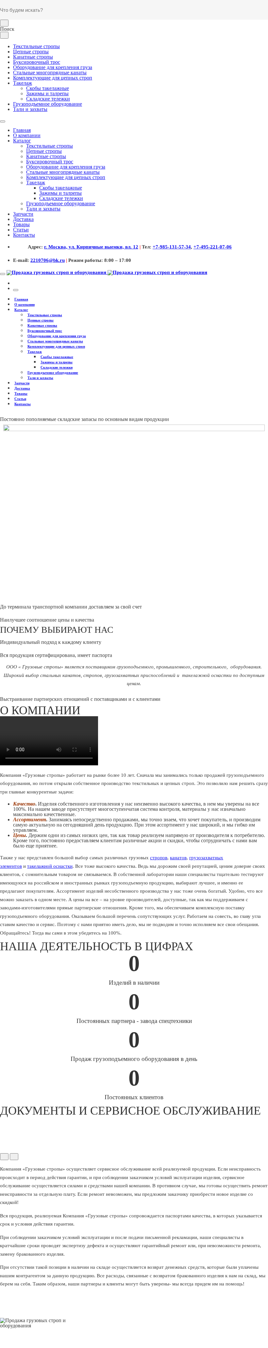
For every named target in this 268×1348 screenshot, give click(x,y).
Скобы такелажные (47, 88)
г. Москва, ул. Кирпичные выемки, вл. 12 (91, 246)
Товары (21, 224)
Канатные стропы (33, 57)
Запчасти (23, 214)
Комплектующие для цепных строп (52, 78)
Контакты (24, 235)
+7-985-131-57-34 (172, 246)
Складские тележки (48, 98)
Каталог (22, 140)
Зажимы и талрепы (47, 93)
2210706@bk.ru (47, 260)
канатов (178, 857)
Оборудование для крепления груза (52, 67)
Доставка (23, 219)
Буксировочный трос (36, 62)
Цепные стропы (31, 51)
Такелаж (22, 83)
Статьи (21, 229)
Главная (22, 130)
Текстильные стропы (36, 46)
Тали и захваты (30, 109)
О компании (27, 135)
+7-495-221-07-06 (212, 246)
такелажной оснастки (50, 866)
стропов (158, 857)
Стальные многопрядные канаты (50, 72)
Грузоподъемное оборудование (47, 104)
